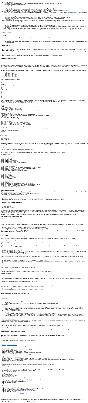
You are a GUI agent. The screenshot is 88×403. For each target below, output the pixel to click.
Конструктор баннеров (9, 345)
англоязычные (22, 393)
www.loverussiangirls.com (74, 12)
